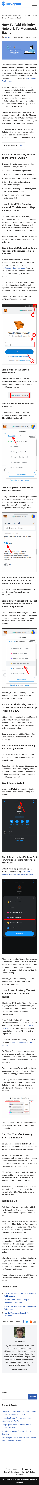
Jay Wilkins (8, 37)
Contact (16, 1469)
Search (4, 1392)
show (20, 145)
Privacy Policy (27, 1469)
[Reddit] (31, 1321)
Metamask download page (14, 268)
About (8, 1469)
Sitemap (19, 1475)
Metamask (17, 15)
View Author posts (19, 1369)
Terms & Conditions (11, 1472)
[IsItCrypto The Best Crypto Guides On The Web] (11, 4)
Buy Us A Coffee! (28, 1472)
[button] (34, 4)
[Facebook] (23, 1321)
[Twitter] (27, 1321)
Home (4, 15)
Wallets (9, 15)
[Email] (34, 1321)
